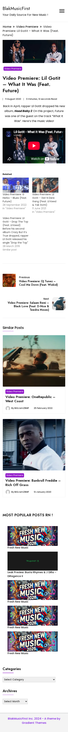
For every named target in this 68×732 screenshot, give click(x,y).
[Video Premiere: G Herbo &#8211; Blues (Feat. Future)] (16, 185)
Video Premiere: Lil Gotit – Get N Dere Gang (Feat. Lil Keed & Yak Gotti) (44, 200)
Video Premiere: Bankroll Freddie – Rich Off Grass (33, 482)
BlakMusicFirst (16, 8)
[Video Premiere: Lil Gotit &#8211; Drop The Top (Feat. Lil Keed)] (17, 233)
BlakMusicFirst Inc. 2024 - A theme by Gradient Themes (34, 721)
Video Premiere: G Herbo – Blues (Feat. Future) (15, 198)
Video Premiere (12, 68)
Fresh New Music (17, 547)
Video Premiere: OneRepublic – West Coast (30, 398)
